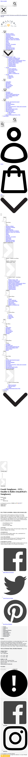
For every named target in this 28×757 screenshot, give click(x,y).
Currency (2, 195)
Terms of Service (6, 635)
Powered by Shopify (11, 753)
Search (4, 626)
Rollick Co (5, 753)
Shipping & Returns (7, 630)
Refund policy (6, 636)
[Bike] (6, 325)
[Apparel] (8, 297)
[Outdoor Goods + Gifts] (8, 278)
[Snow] (6, 357)
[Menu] (1, 214)
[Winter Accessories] (8, 383)
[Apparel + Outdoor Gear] (6, 259)
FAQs (4, 629)
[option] (6, 473)
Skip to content (4, 1)
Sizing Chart (5, 631)
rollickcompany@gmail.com (6, 663)
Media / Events (6, 633)
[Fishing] (6, 342)
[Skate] (6, 223)
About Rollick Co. (7, 632)
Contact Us (5, 627)
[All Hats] (8, 313)
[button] (14, 503)
